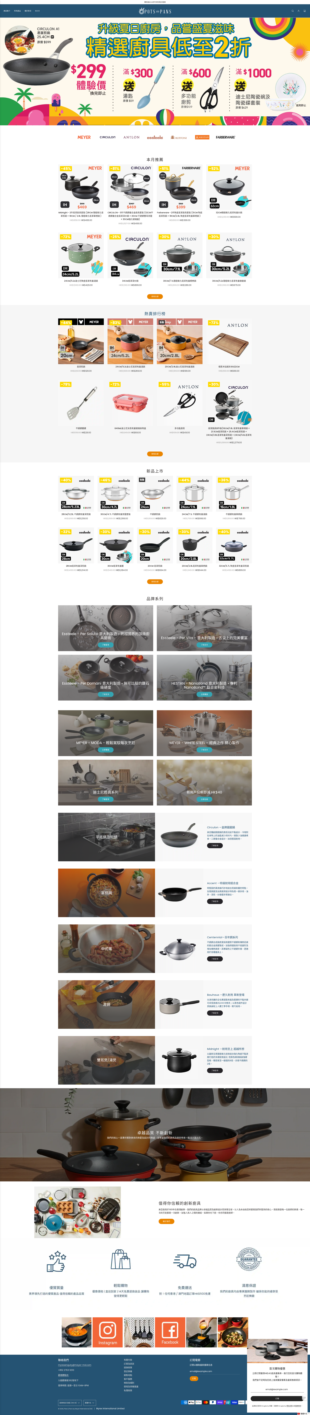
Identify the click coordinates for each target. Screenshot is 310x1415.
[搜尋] (293, 11)
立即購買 (204, 695)
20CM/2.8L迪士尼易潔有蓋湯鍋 (179, 367)
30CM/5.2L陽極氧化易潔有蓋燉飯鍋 (229, 282)
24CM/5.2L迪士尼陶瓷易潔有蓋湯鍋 (81, 282)
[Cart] (305, 11)
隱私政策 (289, 1406)
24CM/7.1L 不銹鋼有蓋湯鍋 (194, 515)
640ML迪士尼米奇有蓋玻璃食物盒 (130, 429)
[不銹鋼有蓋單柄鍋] (234, 495)
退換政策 (128, 1368)
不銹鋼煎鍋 (155, 515)
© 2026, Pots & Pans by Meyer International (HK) (75, 1410)
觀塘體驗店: (63, 1376)
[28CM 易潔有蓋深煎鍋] (76, 546)
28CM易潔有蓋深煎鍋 (76, 567)
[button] (303, 1413)
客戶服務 (128, 1380)
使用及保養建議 (131, 1387)
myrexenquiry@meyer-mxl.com (74, 1366)
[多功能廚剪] (180, 404)
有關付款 (128, 1361)
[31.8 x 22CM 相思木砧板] (229, 342)
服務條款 (298, 1406)
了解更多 (105, 646)
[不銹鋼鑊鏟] (81, 404)
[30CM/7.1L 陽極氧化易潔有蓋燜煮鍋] (180, 256)
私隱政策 (128, 1391)
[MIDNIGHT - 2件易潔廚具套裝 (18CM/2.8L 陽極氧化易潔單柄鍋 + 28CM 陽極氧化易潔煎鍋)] (81, 188)
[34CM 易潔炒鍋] (130, 256)
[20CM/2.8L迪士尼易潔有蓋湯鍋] (180, 342)
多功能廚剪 (179, 429)
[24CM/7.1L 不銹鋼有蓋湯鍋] (194, 495)
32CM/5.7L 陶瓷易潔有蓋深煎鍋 (234, 567)
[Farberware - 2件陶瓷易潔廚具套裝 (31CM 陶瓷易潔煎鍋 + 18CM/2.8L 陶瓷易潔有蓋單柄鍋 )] (180, 188)
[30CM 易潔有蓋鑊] (115, 546)
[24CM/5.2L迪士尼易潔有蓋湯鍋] (130, 342)
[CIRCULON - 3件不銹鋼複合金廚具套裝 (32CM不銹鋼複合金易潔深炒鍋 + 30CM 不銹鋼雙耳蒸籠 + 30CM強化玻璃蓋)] (130, 188)
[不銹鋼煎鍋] (155, 495)
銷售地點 (128, 1376)
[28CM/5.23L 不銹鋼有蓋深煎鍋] (76, 495)
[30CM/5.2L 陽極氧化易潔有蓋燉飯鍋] (229, 256)
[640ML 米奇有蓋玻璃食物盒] (130, 404)
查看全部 (155, 297)
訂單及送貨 (129, 1364)
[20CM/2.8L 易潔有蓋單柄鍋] (194, 546)
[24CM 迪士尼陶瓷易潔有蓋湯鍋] (81, 256)
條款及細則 (129, 1383)
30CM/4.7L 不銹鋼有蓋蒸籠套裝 (116, 515)
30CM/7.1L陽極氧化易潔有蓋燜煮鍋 (179, 282)
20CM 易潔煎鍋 (155, 567)
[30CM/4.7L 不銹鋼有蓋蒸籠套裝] (115, 495)
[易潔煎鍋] (155, 546)
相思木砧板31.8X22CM (229, 367)
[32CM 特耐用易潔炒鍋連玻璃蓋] (229, 188)
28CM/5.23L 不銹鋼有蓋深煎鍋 (76, 515)
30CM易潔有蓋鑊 (116, 567)
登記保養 (128, 1372)
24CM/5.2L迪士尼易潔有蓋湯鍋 (130, 367)
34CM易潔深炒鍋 (130, 282)
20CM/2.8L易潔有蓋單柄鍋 (194, 567)
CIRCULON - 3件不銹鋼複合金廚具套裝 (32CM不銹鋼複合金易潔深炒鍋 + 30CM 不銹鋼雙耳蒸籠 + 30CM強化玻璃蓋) (130, 217)
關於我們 (166, 1222)
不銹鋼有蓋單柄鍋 (234, 515)
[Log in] (299, 11)
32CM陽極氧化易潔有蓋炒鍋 (229, 213)
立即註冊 (204, 800)
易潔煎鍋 (81, 367)
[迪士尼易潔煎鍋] (81, 342)
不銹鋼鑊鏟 (81, 429)
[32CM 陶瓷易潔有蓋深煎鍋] (234, 546)
